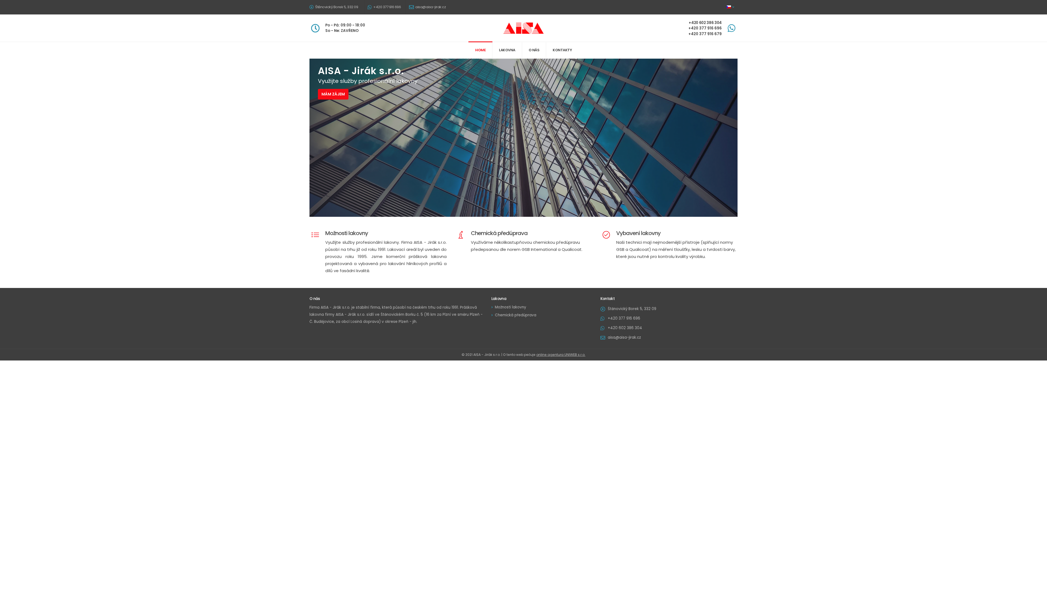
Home (480, 50)
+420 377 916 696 (387, 7)
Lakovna (507, 50)
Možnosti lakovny (510, 307)
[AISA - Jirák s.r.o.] (523, 28)
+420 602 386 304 (625, 327)
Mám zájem (333, 94)
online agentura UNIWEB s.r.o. (560, 354)
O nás (534, 50)
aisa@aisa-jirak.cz (430, 7)
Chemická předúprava (515, 315)
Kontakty (562, 50)
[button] (731, 7)
